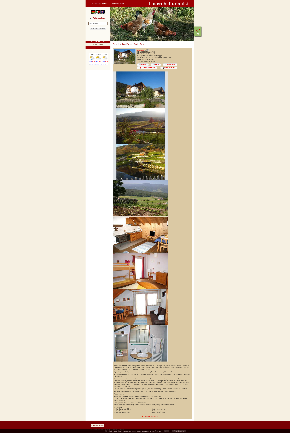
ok (166, 431)
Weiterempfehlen (169, 68)
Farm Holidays (98, 44)
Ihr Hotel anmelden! (97, 425)
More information (179, 431)
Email (157, 64)
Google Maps (170, 64)
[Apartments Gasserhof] (124, 63)
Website (143, 64)
